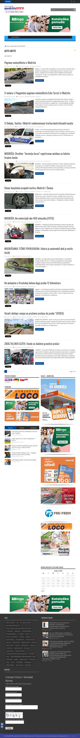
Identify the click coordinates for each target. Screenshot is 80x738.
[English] (9, 380)
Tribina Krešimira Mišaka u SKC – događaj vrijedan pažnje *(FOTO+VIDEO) (24, 453)
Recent (22, 428)
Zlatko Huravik (19, 665)
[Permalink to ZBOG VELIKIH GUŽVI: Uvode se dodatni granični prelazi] (19, 364)
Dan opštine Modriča (25, 622)
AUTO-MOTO (21, 66)
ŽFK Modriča (28, 665)
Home (8, 46)
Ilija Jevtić (28, 636)
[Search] (74, 9)
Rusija (7, 656)
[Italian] (19, 380)
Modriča (17, 645)
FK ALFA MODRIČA (26, 631)
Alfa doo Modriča (10, 622)
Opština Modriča (18, 648)
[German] (16, 380)
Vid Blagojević (28, 662)
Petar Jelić (26, 648)
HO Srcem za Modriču (12, 636)
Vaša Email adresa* (11, 692)
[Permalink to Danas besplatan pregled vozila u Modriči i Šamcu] (19, 208)
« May (42, 591)
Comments (33, 428)
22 (68, 583)
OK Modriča (9, 648)
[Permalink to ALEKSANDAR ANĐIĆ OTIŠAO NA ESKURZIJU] (8, 464)
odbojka (32, 645)
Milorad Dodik (16, 642)
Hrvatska (21, 636)
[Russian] (23, 380)
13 (58, 581)
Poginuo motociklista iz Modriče (20, 63)
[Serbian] (26, 380)
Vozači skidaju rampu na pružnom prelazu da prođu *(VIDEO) (34, 313)
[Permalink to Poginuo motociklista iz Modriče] (19, 83)
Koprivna (8, 642)
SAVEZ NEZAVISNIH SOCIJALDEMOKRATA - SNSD (23, 656)
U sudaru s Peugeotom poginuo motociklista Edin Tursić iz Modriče (37, 93)
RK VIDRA (31, 653)
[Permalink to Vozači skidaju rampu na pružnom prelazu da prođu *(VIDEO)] (19, 334)
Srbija (7, 662)
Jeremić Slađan (10, 639)
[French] (13, 380)
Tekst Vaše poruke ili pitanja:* (14, 704)
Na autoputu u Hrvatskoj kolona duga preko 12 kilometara (32, 283)
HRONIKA (26, 66)
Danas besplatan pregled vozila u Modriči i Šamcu (28, 188)
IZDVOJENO (32, 66)
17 (43, 583)
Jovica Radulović (20, 639)
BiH (22, 347)
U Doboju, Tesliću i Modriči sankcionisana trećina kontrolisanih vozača (38, 123)
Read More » (39, 80)
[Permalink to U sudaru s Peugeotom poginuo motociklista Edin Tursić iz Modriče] (19, 113)
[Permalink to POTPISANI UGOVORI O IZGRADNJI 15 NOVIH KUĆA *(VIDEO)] (8, 436)
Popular (10, 428)
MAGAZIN (14, 46)
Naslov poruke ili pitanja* (12, 698)
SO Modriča (32, 659)
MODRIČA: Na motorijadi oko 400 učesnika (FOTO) (29, 218)
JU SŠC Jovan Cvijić (30, 639)
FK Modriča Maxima (11, 634)
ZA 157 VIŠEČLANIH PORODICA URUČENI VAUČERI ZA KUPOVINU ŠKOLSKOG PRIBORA (35, 1)
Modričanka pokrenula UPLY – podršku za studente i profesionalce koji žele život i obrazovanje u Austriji (60, 625)
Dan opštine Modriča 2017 (13, 625)
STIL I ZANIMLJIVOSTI (39, 127)
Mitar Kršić (34, 642)
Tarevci (13, 662)
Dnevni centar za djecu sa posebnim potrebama (18, 628)
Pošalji (9, 728)
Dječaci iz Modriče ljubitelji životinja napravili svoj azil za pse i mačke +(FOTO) (24, 446)
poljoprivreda (9, 651)
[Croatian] (6, 380)
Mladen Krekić (10, 645)
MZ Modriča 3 (24, 645)
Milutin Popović (26, 642)
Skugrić (16, 659)
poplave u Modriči (19, 651)
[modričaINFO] (14, 11)
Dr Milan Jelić (9, 631)
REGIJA (22, 286)
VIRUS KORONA (10, 665)
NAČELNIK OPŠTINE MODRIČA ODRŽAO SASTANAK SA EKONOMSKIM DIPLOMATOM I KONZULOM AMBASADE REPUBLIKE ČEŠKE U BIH (56, 655)
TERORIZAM (19, 662)
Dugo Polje (17, 631)
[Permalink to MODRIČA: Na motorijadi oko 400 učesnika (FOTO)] (19, 239)
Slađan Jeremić (24, 659)
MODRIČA (38, 66)
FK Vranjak (21, 634)
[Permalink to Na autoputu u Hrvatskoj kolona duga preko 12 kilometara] (19, 303)
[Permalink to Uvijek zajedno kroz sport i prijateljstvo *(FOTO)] (8, 443)
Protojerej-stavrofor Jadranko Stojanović (16, 653)
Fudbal (27, 634)
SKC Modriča (9, 659)
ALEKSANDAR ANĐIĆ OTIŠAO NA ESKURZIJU (24, 460)
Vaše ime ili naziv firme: (12, 686)
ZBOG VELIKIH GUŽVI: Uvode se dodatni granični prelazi (31, 344)
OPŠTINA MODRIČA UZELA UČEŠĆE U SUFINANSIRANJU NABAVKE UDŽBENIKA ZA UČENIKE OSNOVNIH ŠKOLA (61, 644)
